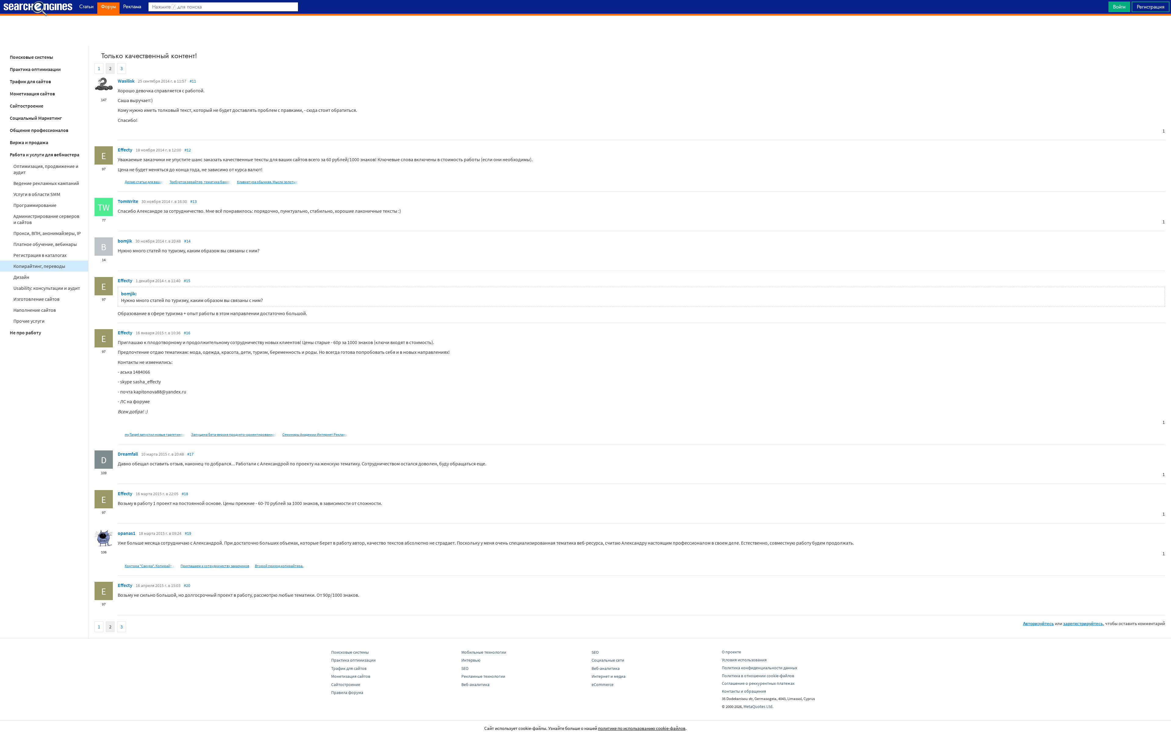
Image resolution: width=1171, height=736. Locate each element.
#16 (187, 333)
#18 (185, 493)
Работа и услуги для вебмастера (44, 154)
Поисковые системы (31, 57)
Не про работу (25, 332)
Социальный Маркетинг (36, 118)
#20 (187, 585)
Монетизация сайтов (32, 94)
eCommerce (603, 684)
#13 (193, 201)
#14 (187, 241)
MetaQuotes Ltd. (758, 706)
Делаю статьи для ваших (144, 182)
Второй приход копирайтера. (279, 566)
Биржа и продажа (29, 142)
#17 (190, 454)
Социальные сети (608, 660)
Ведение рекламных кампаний (46, 183)
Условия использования (744, 660)
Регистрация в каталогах (39, 255)
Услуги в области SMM (36, 194)
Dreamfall (128, 454)
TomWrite (128, 201)
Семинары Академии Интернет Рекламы (315, 434)
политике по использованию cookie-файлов (642, 728)
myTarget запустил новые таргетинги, (155, 434)
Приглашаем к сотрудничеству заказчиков (215, 566)
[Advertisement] (585, 31)
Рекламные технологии (483, 676)
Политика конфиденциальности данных (759, 667)
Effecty (125, 150)
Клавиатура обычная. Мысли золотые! (268, 182)
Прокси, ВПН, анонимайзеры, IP (47, 233)
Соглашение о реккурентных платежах (758, 683)
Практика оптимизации (35, 69)
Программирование (34, 205)
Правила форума (347, 692)
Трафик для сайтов (30, 81)
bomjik (125, 241)
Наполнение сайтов (34, 310)
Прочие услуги (29, 321)
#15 (187, 280)
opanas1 (126, 533)
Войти (1119, 6)
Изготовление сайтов (36, 299)
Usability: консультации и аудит (46, 288)
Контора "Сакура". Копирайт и (150, 566)
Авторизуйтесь (1038, 623)
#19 (188, 533)
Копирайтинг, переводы (39, 266)
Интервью (470, 660)
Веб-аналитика (475, 684)
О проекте (731, 652)
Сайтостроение (26, 106)
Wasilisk (126, 81)
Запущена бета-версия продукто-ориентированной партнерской (245, 434)
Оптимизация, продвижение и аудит (45, 169)
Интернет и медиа (608, 676)
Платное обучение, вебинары (45, 244)
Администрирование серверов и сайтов (46, 219)
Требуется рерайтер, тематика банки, (200, 182)
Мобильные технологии (483, 652)
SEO (464, 668)
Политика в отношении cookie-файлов (758, 675)
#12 (187, 150)
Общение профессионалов (39, 130)
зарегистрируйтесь (1083, 623)
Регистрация (1150, 6)
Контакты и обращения (744, 691)
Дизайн (21, 277)
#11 (193, 81)
